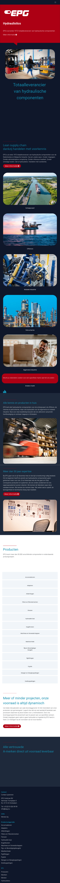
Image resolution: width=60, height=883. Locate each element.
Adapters (30, 585)
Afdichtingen (30, 594)
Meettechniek (30, 642)
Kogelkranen (30, 627)
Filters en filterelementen (30, 602)
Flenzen (30, 610)
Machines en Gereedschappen (30, 633)
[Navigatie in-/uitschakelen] (55, 2)
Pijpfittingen (30, 658)
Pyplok (30, 666)
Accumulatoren (30, 577)
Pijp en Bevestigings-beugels (30, 649)
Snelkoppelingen (30, 681)
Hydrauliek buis (30, 619)
